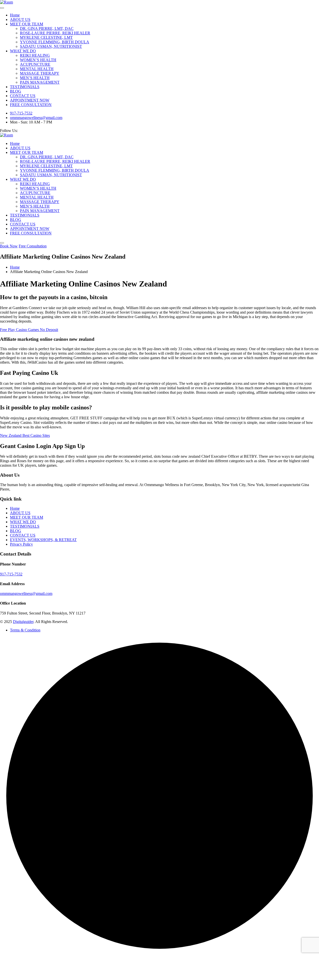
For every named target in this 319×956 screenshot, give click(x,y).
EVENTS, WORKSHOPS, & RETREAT (43, 540)
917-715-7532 (21, 113)
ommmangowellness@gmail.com (36, 117)
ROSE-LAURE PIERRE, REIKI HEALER (55, 33)
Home (15, 15)
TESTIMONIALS (24, 87)
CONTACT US (22, 96)
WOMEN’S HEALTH (38, 60)
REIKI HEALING (35, 55)
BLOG (15, 91)
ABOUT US (20, 19)
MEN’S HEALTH (35, 78)
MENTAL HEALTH (37, 69)
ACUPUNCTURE (35, 64)
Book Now (9, 246)
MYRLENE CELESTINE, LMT (46, 37)
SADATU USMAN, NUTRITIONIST (51, 46)
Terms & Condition (25, 630)
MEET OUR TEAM (26, 24)
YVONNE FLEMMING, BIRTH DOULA (54, 42)
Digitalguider (23, 621)
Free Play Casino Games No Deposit (29, 330)
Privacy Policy (21, 544)
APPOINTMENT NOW (29, 100)
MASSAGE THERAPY (39, 73)
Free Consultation (33, 246)
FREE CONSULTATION (31, 105)
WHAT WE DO (23, 51)
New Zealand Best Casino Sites (25, 435)
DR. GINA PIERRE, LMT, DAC (47, 28)
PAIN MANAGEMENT (40, 82)
